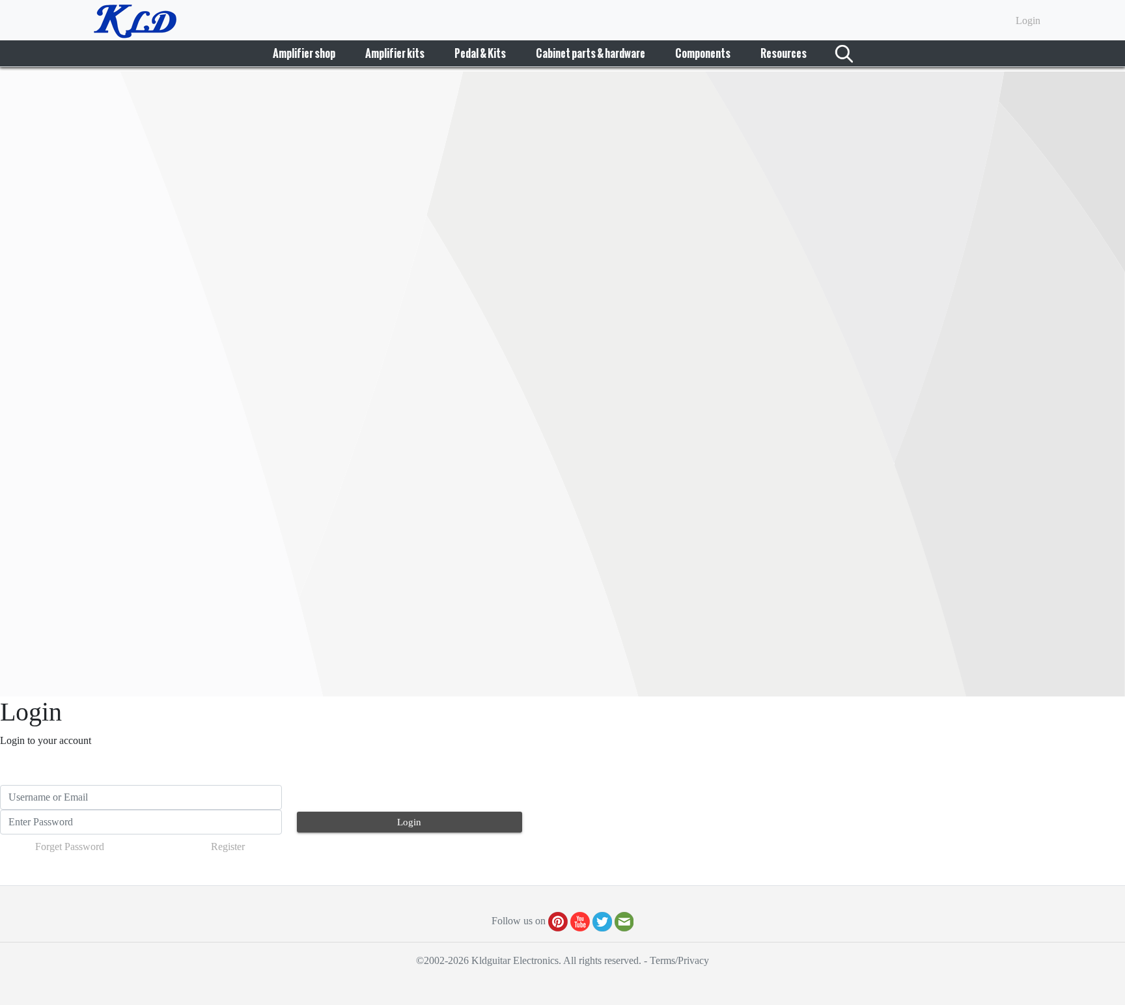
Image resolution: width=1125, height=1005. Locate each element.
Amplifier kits (394, 53)
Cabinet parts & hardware (590, 53)
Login (1028, 20)
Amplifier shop (304, 53)
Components (702, 53)
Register (228, 846)
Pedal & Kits (480, 53)
